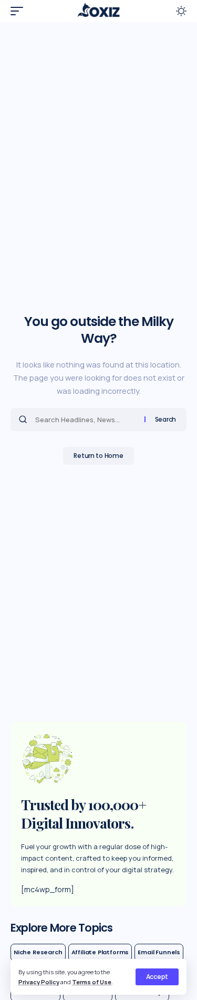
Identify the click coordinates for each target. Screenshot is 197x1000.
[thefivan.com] (98, 11)
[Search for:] (85, 419)
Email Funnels (159, 952)
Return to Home (98, 455)
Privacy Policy (38, 982)
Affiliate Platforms (100, 952)
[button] (157, 976)
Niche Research (38, 952)
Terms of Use (91, 982)
